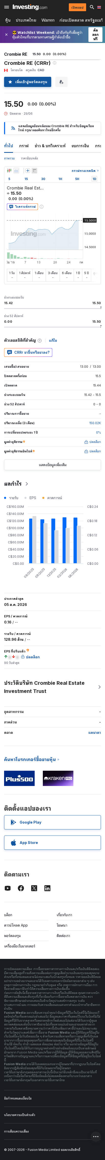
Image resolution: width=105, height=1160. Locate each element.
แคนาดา (94, 732)
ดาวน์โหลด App (16, 925)
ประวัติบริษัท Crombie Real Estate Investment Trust (44, 687)
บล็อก (8, 915)
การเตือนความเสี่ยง (16, 1131)
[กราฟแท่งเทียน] (9, 170)
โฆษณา (62, 925)
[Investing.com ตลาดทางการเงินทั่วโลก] (30, 7)
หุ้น (8, 20)
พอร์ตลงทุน (12, 935)
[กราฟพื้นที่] (16, 170)
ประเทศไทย (26, 20)
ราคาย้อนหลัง (29, 158)
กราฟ (24, 145)
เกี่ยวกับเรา (64, 915)
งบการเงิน (80, 145)
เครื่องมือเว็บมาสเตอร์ (19, 946)
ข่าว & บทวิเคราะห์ (50, 145)
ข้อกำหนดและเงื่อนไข (18, 1098)
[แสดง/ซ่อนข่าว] (34, 170)
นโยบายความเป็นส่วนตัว (19, 1115)
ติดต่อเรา (63, 935)
